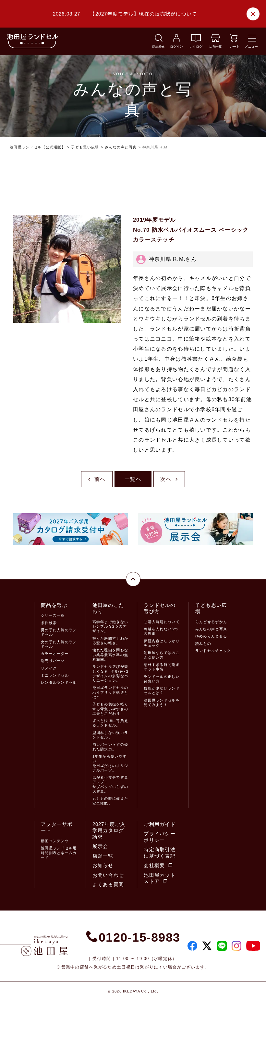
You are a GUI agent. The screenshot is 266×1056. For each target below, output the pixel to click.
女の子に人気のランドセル (59, 644)
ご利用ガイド (159, 824)
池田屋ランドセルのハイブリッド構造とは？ (110, 692)
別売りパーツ (53, 661)
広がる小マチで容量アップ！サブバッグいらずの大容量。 (110, 784)
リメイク (49, 668)
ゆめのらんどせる (211, 636)
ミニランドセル (55, 675)
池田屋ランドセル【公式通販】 (38, 147)
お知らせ (103, 865)
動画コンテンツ (55, 841)
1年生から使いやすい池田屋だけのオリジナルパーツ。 (110, 763)
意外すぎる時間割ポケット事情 (162, 667)
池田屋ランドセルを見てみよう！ (162, 702)
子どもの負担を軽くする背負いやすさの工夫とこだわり (110, 708)
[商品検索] (159, 40)
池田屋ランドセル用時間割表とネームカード (59, 852)
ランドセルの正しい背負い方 (162, 679)
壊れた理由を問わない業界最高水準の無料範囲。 (110, 654)
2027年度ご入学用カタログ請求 (109, 830)
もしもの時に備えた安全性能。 (110, 800)
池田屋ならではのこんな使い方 (162, 655)
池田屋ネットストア (159, 878)
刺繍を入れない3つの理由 (161, 631)
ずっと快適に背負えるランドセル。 (110, 723)
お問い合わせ (108, 875)
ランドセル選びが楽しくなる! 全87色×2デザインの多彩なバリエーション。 (110, 673)
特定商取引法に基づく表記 (159, 853)
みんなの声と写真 (121, 147)
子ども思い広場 (85, 147)
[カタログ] (196, 40)
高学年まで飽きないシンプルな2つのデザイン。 (110, 626)
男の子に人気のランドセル (59, 632)
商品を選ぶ (54, 605)
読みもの (203, 643)
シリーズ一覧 (53, 615)
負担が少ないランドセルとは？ (162, 690)
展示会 (100, 846)
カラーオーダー (55, 654)
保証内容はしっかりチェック (162, 643)
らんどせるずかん (211, 622)
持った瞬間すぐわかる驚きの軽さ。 (110, 640)
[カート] (233, 40)
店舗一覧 (103, 856)
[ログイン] (176, 40)
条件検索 (49, 623)
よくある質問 (108, 884)
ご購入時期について (162, 622)
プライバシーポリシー (159, 837)
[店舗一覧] (215, 40)
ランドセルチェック (213, 651)
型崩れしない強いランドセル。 (110, 735)
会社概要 (154, 865)
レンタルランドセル (59, 682)
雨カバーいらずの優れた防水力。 (110, 746)
